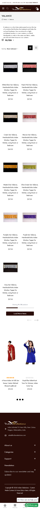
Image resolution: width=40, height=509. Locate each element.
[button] (10, 378)
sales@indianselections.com (17, 435)
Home (5, 19)
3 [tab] (22, 399)
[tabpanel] (10, 361)
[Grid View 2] (30, 47)
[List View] (36, 47)
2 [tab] (20, 399)
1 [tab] (17, 399)
